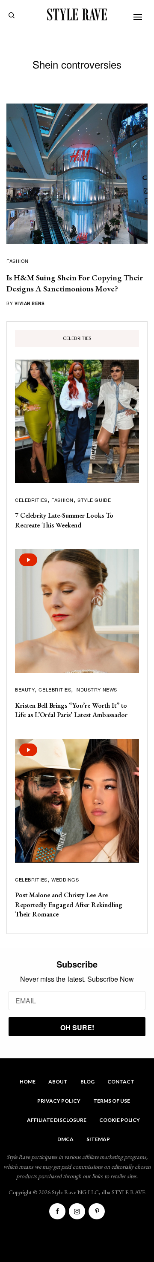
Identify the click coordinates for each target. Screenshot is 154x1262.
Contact (120, 1081)
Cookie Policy (119, 1120)
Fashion (17, 260)
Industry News (96, 689)
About (58, 1081)
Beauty (25, 689)
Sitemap (98, 1139)
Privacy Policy (58, 1101)
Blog (87, 1081)
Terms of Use (111, 1101)
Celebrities (31, 499)
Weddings (65, 879)
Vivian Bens (30, 303)
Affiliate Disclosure (56, 1120)
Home (28, 1081)
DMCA (65, 1139)
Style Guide (94, 499)
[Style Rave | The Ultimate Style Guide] (77, 14)
